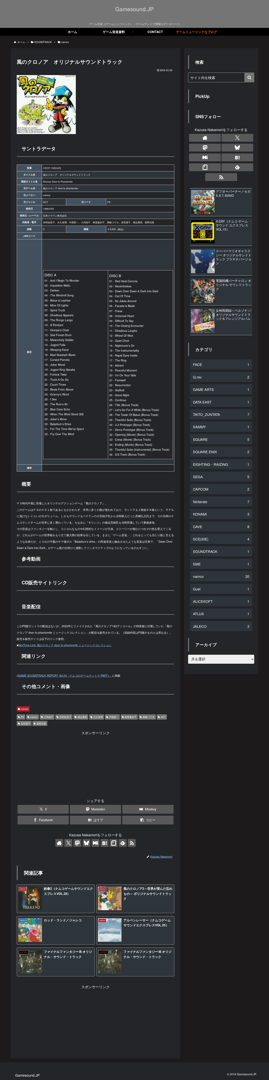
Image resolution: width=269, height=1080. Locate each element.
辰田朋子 (25, 723)
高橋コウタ (149, 717)
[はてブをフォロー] (105, 843)
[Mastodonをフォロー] (77, 843)
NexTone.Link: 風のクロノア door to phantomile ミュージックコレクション (65, 645)
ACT (163, 717)
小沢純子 (48, 717)
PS (22, 717)
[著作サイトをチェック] (59, 843)
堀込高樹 (82, 717)
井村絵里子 (65, 717)
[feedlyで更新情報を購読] (123, 843)
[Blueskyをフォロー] (86, 843)
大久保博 (98, 717)
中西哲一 (114, 717)
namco (24, 709)
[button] (147, 820)
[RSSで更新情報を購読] (132, 843)
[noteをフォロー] (114, 843)
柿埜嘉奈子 (130, 717)
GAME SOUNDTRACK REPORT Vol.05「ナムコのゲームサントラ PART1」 (65, 675)
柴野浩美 (41, 723)
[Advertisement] (95, 763)
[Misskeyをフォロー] (95, 843)
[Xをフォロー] (68, 843)
